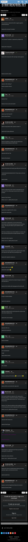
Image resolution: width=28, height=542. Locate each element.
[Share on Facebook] (4, 533)
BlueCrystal (4, 12)
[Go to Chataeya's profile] (2, 430)
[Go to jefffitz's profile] (2, 19)
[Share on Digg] (6, 533)
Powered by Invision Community (14, 539)
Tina (6, 94)
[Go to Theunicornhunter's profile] (2, 53)
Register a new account (14, 508)
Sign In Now (14, 517)
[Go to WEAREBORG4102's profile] (2, 80)
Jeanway (7, 371)
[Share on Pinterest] (15, 533)
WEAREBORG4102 (10, 79)
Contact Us (16, 537)
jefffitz (6, 18)
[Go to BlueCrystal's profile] (2, 35)
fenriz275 (7, 246)
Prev (4, 492)
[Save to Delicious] (8, 533)
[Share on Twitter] (2, 533)
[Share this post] (25, 19)
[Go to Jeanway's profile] (2, 372)
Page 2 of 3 (14, 15)
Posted (9, 19)
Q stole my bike (9, 122)
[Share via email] (13, 533)
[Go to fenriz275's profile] (2, 247)
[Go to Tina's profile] (2, 95)
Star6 (6, 307)
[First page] (1, 15)
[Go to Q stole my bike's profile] (2, 122)
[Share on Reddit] (11, 533)
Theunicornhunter (9, 52)
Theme (10, 537)
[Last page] (26, 15)
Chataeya (7, 430)
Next (23, 492)
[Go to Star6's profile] (2, 307)
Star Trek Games (16, 12)
